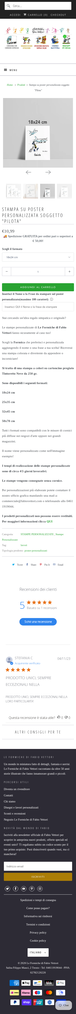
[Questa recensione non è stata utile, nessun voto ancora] (66, 718)
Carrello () (37, 15)
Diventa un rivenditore (17, 789)
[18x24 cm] (38, 133)
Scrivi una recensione (38, 621)
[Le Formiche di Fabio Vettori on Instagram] (40, 888)
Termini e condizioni (38, 924)
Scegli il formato (12, 249)
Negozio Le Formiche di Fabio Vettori (26, 819)
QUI (49, 521)
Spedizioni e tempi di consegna (38, 900)
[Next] (48, 172)
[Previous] (28, 172)
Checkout (58, 15)
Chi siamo (9, 801)
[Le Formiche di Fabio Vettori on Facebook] (15, 888)
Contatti (8, 795)
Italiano (36, 952)
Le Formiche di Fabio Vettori (42, 963)
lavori (24, 545)
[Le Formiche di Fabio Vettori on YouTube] (23, 888)
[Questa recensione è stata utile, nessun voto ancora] (58, 718)
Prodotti (21, 85)
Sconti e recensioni (15, 813)
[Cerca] (9, 6)
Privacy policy (38, 932)
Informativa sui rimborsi (38, 916)
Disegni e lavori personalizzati (21, 807)
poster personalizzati (36, 550)
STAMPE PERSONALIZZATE (37, 534)
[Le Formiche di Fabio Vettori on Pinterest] (31, 888)
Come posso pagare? (38, 908)
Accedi (15, 15)
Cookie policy (38, 940)
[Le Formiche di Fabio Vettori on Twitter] (7, 888)
